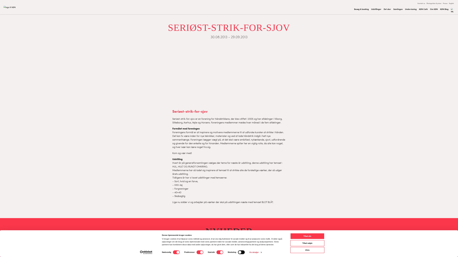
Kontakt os (421, 3)
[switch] (200, 252)
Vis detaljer (254, 252)
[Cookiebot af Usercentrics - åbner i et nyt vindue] (146, 252)
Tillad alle (307, 236)
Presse (445, 3)
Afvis (307, 250)
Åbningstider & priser (434, 3)
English (451, 3)
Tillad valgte (307, 243)
